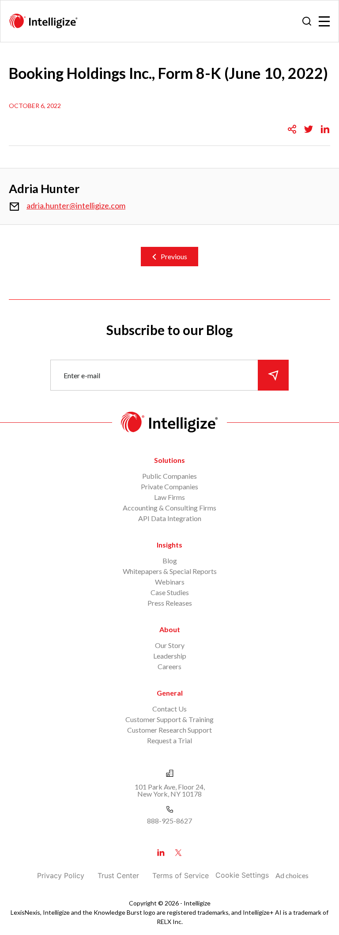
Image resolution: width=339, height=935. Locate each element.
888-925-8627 (169, 820)
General (170, 693)
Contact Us (169, 708)
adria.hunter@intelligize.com (75, 205)
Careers (169, 666)
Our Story (170, 645)
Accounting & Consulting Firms (169, 507)
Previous (174, 256)
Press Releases (169, 603)
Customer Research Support (169, 730)
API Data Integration (169, 518)
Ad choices (292, 875)
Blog (169, 560)
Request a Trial (169, 740)
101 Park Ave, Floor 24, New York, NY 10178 (170, 790)
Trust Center (118, 875)
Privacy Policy (60, 875)
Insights (169, 544)
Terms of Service (180, 875)
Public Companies (169, 476)
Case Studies (170, 592)
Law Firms (169, 497)
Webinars (170, 581)
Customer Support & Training (169, 719)
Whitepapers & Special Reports (170, 571)
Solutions (169, 460)
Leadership (169, 656)
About (169, 629)
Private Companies (169, 486)
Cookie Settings (242, 875)
